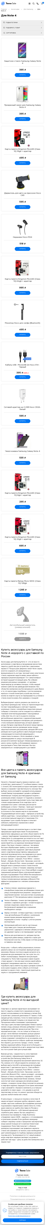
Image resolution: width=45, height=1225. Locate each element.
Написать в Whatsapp (23, 1184)
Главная (4, 9)
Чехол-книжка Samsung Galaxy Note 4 (22, 451)
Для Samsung (28, 9)
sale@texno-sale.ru (22, 1190)
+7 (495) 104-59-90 (22, 1177)
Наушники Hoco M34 (22, 237)
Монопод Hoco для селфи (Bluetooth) (22, 323)
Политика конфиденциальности (22, 1196)
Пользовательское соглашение (22, 1199)
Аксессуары (15, 9)
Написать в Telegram (23, 1180)
